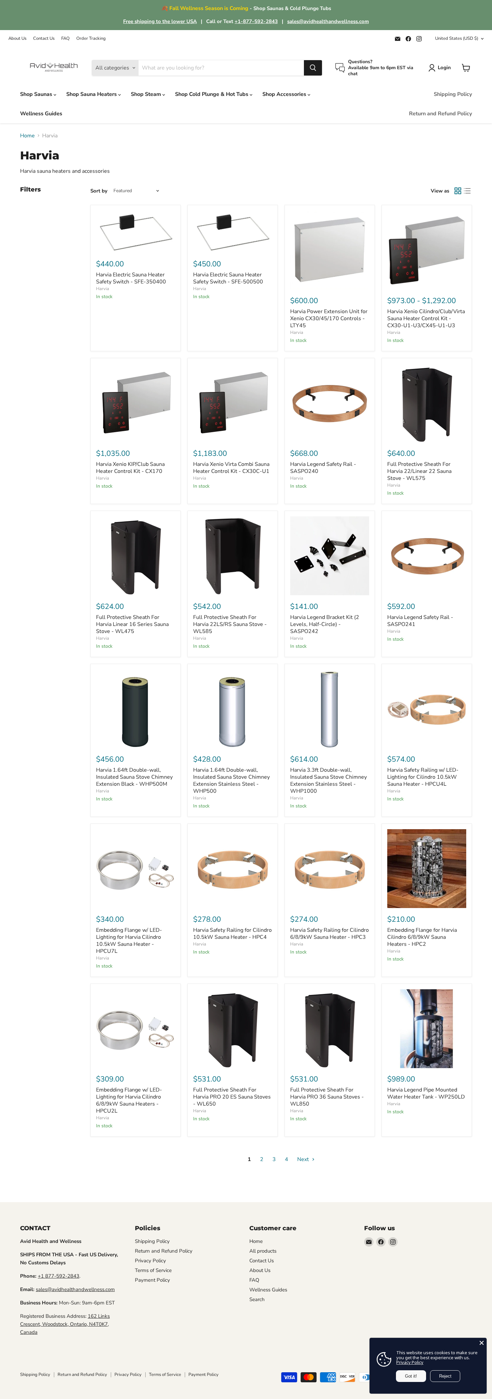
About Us (17, 38)
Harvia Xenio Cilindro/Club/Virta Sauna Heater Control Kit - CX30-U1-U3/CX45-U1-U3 (426, 318)
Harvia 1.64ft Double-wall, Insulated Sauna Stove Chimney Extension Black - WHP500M (134, 777)
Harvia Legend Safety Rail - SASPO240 (323, 468)
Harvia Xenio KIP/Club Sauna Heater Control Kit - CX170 (130, 468)
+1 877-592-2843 (58, 1276)
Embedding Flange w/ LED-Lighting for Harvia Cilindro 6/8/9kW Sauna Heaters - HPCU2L (129, 1100)
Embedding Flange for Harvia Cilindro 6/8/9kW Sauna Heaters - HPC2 (422, 937)
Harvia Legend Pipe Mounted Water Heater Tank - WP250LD (426, 1093)
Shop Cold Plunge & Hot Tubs (212, 94)
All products (262, 1251)
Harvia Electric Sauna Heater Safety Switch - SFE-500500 (228, 278)
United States (456, 38)
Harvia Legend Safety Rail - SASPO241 (420, 621)
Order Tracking (91, 38)
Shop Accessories (285, 94)
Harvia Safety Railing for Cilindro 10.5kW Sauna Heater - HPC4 (232, 933)
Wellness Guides (41, 113)
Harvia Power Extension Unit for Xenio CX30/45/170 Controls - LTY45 (328, 318)
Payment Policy (152, 1280)
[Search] (313, 68)
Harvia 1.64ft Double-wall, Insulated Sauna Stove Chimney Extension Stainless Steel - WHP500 (231, 780)
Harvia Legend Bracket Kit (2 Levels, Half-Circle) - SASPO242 (324, 624)
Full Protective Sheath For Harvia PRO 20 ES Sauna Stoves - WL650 (232, 1097)
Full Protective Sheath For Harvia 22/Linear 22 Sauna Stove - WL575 (419, 471)
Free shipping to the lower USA (160, 21)
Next (303, 1159)
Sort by (98, 191)
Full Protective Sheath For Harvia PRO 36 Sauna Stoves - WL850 (327, 1097)
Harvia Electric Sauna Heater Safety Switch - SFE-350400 (131, 278)
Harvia (102, 289)
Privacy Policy (150, 1260)
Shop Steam (146, 94)
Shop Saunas (37, 94)
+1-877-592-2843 (256, 21)
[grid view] (458, 191)
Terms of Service (153, 1270)
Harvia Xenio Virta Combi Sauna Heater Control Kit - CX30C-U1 (231, 468)
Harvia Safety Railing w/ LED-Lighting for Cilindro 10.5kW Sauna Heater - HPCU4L (423, 777)
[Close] (481, 1343)
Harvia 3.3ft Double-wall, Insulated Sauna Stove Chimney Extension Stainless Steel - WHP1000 (328, 780)
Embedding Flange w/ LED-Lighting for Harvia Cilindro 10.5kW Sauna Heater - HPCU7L (129, 940)
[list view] (467, 191)
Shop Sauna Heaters (92, 94)
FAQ (65, 38)
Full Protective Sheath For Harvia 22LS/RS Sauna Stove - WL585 (230, 624)
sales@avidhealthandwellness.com (328, 21)
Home (27, 136)
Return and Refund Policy (440, 113)
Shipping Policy (453, 94)
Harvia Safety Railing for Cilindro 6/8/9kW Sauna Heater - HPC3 (329, 933)
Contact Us (44, 38)
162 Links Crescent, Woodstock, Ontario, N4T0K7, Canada (65, 1324)
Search (257, 1299)
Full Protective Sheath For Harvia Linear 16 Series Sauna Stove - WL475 (132, 624)
